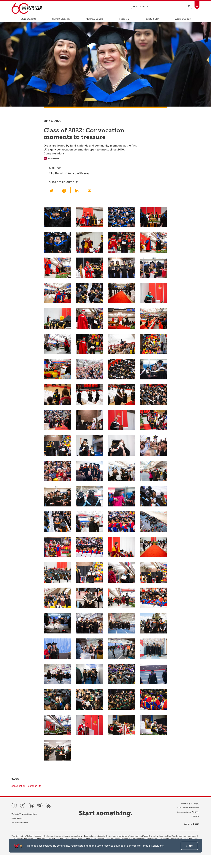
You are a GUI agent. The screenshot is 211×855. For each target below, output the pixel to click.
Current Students (61, 18)
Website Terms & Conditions (147, 846)
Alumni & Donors (94, 18)
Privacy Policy (18, 818)
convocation (18, 786)
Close (189, 846)
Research (124, 18)
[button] (53, 190)
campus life (34, 786)
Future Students (28, 18)
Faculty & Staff (152, 18)
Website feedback (20, 822)
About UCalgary (183, 18)
